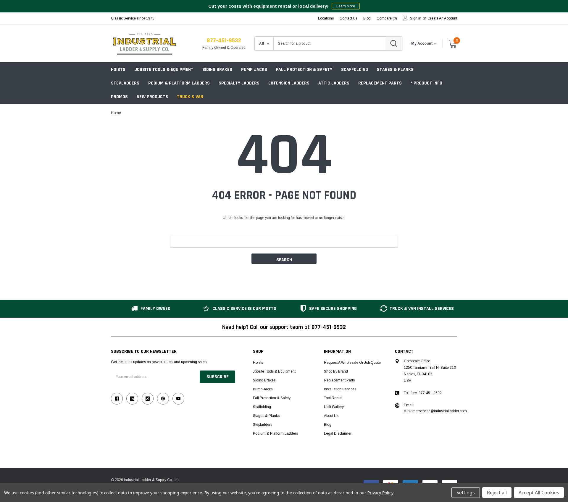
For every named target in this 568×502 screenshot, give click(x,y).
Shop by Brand (336, 371)
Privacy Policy (380, 492)
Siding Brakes (217, 69)
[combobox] (329, 43)
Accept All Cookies (539, 492)
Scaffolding (354, 69)
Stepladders (125, 83)
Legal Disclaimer (337, 433)
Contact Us (348, 18)
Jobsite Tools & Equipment (163, 69)
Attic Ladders (333, 83)
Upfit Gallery (334, 407)
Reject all (497, 492)
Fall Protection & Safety (304, 69)
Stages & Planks (395, 69)
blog (367, 18)
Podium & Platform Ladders (179, 83)
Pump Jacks (254, 69)
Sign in (415, 18)
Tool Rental (333, 398)
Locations (326, 18)
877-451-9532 (224, 40)
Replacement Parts (380, 83)
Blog (327, 425)
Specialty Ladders (239, 83)
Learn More (345, 6)
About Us (331, 416)
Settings (465, 492)
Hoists (118, 69)
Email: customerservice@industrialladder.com (435, 408)
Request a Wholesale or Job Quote (352, 362)
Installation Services (340, 389)
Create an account (442, 18)
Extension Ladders (288, 83)
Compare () (387, 18)
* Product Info (426, 83)
